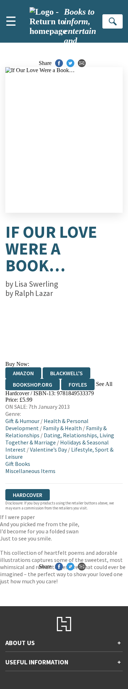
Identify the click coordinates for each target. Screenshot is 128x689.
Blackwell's (66, 373)
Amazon (23, 373)
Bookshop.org (32, 384)
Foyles (78, 384)
